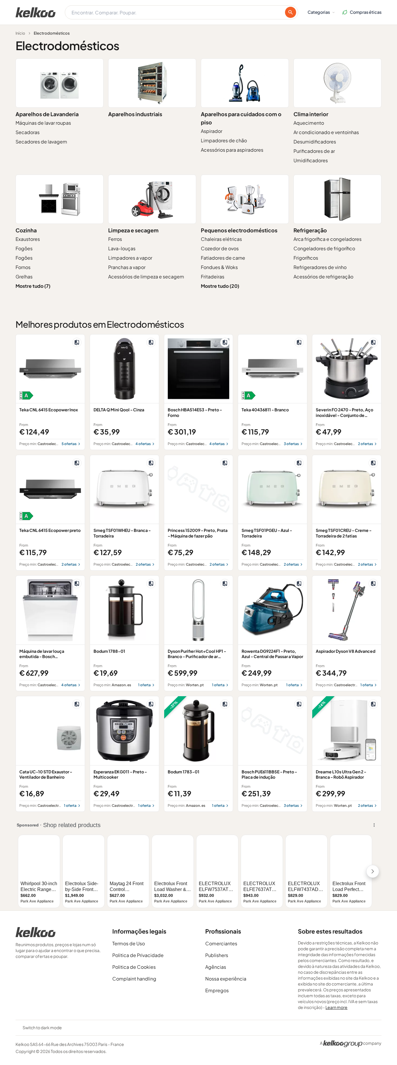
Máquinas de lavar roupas (43, 123)
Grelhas (24, 276)
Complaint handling (134, 979)
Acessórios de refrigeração (323, 276)
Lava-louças (121, 248)
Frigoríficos (305, 258)
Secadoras (28, 132)
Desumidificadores (314, 141)
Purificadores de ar (314, 151)
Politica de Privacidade (138, 955)
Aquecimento (308, 123)
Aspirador (211, 131)
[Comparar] (77, 342)
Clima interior (310, 114)
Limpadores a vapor (130, 258)
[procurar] (290, 12)
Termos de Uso (128, 943)
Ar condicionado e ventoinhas (326, 132)
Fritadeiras (212, 276)
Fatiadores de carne (223, 258)
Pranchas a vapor (126, 267)
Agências (215, 967)
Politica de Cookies (134, 967)
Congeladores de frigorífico (324, 248)
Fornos (23, 267)
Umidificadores (310, 160)
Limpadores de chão (224, 140)
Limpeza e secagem (133, 230)
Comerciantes (221, 943)
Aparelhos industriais (135, 114)
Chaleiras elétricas (221, 239)
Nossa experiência (225, 979)
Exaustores (28, 239)
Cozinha (26, 230)
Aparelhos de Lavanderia (47, 114)
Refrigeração (310, 230)
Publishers (216, 955)
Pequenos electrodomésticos (239, 230)
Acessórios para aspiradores (232, 150)
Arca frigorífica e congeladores (327, 239)
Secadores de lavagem (41, 141)
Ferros (115, 239)
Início (20, 33)
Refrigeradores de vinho (320, 267)
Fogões (24, 248)
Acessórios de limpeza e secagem (146, 276)
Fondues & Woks (219, 267)
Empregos (217, 990)
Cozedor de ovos (220, 248)
